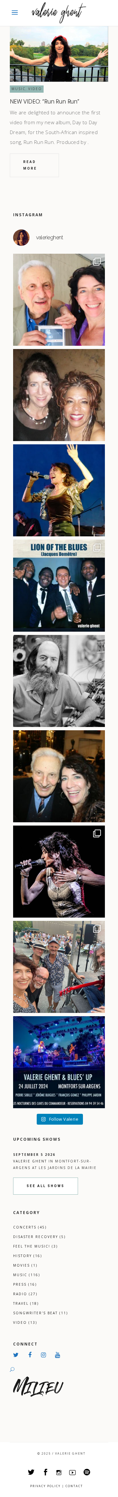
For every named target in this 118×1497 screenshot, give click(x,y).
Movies (25, 1265)
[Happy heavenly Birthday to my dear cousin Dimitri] (59, 776)
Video (35, 88)
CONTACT (74, 1486)
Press (25, 1284)
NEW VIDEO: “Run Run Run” (44, 101)
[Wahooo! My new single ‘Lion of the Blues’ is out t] (59, 586)
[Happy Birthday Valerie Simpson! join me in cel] (59, 395)
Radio (25, 1294)
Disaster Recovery (39, 1236)
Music (18, 88)
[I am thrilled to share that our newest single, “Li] (59, 300)
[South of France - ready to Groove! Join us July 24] (59, 1062)
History (27, 1255)
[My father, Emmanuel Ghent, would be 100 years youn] (59, 681)
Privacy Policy (45, 1486)
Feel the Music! (35, 1246)
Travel (26, 1303)
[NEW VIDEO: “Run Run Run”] (59, 54)
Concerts (30, 1227)
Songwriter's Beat (40, 1313)
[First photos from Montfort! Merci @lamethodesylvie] (59, 967)
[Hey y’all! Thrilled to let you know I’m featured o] (59, 872)
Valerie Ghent (30, 1161)
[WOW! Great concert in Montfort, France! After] (59, 490)
